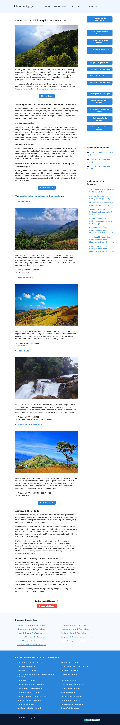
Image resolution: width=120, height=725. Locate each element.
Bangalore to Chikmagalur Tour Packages (31, 625)
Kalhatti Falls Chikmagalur (26, 680)
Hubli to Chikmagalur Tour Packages (73, 641)
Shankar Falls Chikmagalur (70, 708)
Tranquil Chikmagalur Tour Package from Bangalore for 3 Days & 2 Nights (100, 212)
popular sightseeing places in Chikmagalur (40, 196)
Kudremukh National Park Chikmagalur (30, 662)
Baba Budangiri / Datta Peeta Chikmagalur (75, 666)
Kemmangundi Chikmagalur (26, 670)
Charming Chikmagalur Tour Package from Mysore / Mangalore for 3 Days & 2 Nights (101, 239)
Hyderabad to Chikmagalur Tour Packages (75, 629)
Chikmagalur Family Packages (100, 119)
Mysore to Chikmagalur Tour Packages (74, 625)
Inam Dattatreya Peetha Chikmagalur (29, 708)
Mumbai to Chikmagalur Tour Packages (74, 633)
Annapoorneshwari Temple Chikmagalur (30, 684)
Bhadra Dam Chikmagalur (69, 674)
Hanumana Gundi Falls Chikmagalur (29, 688)
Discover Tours (46, 96)
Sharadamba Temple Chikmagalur (72, 684)
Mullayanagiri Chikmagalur (70, 662)
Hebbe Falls (23, 351)
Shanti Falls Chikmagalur (25, 704)
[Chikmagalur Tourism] (23, 6)
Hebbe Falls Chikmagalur (69, 670)
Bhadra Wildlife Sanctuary (30, 424)
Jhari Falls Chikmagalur (69, 680)
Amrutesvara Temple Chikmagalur (28, 692)
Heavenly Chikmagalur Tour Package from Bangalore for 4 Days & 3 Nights (100, 221)
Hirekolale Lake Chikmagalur (71, 700)
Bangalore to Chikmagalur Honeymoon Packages (77, 637)
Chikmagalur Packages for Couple (99, 110)
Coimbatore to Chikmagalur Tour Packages (31, 645)
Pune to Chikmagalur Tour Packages (29, 633)
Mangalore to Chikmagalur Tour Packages (31, 629)
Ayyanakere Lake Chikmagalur (71, 696)
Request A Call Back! (46, 606)
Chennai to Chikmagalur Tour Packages (30, 637)
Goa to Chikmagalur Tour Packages (29, 641)
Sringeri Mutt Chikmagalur (26, 666)
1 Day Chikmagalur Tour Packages (99, 33)
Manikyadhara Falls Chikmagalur (72, 704)
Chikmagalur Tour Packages (100, 94)
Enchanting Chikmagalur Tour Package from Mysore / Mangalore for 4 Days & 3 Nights (101, 248)
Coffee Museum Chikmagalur (71, 688)
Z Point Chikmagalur (68, 692)
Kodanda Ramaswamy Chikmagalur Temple (32, 696)
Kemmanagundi (25, 277)
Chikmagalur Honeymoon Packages (100, 101)
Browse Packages (46, 187)
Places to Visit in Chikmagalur (100, 19)
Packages (99, 63)
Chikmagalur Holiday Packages (99, 128)
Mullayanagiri (24, 201)
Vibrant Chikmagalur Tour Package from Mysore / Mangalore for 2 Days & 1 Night (101, 230)
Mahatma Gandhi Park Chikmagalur (29, 700)
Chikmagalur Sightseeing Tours (100, 50)
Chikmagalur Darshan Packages (100, 41)
